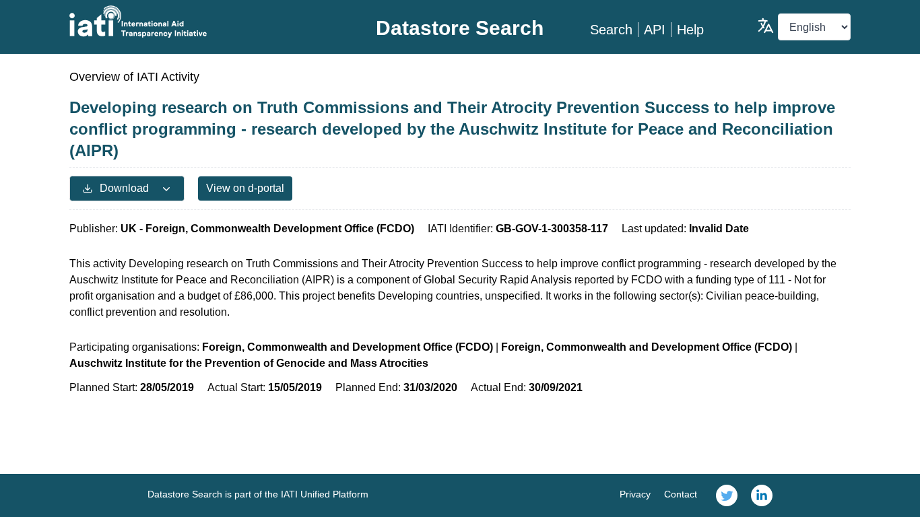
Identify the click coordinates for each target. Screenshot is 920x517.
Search (611, 29)
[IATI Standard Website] (199, 21)
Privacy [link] (635, 494)
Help (690, 29)
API (654, 29)
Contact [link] (680, 494)
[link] (726, 495)
